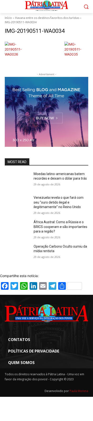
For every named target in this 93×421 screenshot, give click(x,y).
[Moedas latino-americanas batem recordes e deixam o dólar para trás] (17, 180)
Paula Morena (79, 391)
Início (8, 18)
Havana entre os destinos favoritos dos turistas (47, 18)
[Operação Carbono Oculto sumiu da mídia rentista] (17, 253)
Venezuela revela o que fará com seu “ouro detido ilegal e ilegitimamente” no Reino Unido (58, 202)
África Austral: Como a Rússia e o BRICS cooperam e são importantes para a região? (60, 226)
